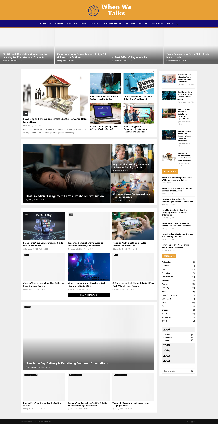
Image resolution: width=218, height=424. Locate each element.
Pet (163, 306)
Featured (165, 280)
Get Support (191, 421)
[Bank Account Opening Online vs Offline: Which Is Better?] (105, 113)
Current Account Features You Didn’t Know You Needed (138, 98)
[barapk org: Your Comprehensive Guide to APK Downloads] (44, 226)
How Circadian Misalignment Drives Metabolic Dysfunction (65, 196)
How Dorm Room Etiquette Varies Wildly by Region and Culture (185, 78)
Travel (164, 321)
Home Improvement (112, 23)
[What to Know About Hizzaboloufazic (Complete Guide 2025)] (89, 267)
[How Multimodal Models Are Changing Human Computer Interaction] (169, 135)
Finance (84, 23)
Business (59, 23)
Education (72, 23)
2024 (166, 350)
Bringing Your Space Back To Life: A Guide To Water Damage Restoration (87, 404)
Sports (164, 314)
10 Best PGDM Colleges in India (74, 57)
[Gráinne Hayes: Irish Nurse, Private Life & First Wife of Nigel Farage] (133, 267)
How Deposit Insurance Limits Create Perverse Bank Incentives (55, 121)
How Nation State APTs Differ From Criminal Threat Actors (185, 96)
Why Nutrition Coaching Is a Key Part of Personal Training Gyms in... (132, 166)
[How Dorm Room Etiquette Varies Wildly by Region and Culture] (169, 78)
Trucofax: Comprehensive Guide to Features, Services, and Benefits (85, 244)
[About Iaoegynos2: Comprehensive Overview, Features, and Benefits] (139, 113)
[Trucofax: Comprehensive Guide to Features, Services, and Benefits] (89, 226)
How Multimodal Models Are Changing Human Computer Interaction (185, 136)
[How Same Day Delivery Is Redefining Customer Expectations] (88, 337)
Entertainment (167, 277)
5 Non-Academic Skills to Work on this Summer (188, 55)
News (169, 23)
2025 (166, 345)
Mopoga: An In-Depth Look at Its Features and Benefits (129, 244)
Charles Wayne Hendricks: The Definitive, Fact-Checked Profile (44, 284)
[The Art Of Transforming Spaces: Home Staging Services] (133, 387)
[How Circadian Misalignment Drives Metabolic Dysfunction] (67, 173)
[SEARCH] (192, 371)
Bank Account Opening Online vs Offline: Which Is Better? (105, 128)
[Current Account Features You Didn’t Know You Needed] (139, 83)
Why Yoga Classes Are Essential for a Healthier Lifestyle (131, 195)
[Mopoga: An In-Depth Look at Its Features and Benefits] (133, 226)
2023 (166, 355)
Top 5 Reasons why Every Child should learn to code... (133, 55)
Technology (157, 23)
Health (94, 23)
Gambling (165, 288)
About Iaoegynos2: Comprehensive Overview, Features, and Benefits (135, 129)
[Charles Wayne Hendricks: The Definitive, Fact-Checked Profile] (44, 267)
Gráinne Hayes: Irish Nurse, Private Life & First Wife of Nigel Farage (133, 284)
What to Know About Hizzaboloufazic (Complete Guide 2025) (87, 284)
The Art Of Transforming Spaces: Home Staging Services (130, 404)
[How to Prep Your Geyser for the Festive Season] (44, 387)
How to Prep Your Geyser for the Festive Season (42, 404)
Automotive (45, 23)
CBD (164, 269)
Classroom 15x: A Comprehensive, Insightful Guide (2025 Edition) (27, 55)
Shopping (143, 23)
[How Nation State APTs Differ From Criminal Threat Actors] (169, 95)
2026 (166, 329)
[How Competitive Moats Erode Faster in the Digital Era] (105, 83)
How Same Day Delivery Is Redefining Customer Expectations (67, 363)
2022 (166, 360)
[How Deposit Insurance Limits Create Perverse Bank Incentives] (55, 94)
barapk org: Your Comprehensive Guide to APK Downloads (43, 244)
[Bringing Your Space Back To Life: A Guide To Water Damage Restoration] (89, 387)
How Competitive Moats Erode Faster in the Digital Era (104, 98)
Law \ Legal (130, 23)
